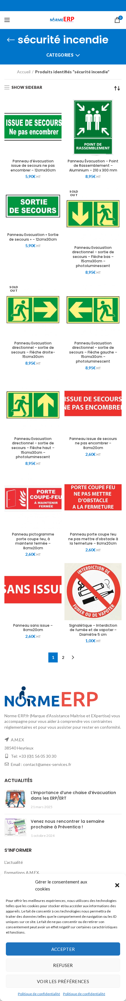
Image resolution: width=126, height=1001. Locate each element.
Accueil (23, 71)
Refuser (63, 965)
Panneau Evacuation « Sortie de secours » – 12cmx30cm (33, 237)
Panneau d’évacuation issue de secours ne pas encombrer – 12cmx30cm (33, 166)
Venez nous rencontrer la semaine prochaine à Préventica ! (67, 824)
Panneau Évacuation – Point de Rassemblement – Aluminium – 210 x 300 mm (93, 166)
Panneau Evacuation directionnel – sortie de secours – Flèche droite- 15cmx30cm (33, 350)
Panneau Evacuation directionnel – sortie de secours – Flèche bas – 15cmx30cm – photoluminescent (93, 256)
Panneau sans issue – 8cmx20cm (33, 627)
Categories (60, 54)
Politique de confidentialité (39, 994)
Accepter (63, 949)
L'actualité (13, 862)
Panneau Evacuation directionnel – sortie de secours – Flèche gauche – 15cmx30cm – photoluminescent (93, 352)
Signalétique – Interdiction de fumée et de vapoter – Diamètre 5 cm (93, 630)
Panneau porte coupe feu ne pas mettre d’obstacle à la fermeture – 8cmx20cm (93, 539)
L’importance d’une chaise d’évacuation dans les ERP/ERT (73, 795)
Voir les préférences (63, 981)
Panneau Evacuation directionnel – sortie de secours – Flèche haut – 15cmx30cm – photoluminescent (33, 447)
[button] (117, 885)
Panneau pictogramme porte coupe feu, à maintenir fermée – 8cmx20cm (33, 541)
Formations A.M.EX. (22, 872)
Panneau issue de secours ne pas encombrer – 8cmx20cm (93, 443)
